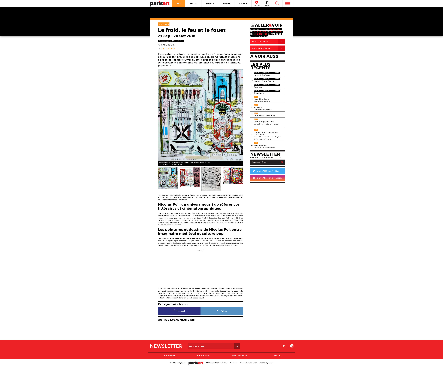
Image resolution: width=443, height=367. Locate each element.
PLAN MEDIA (203, 355)
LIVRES (243, 3)
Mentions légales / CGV (216, 363)
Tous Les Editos (267, 48)
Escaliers (258, 87)
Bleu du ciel (259, 93)
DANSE (226, 3)
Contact (278, 355)
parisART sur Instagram (270, 178)
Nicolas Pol (168, 48)
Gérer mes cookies (248, 363)
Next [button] (238, 117)
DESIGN (210, 3)
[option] (200, 117)
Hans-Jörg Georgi (262, 99)
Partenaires (239, 355)
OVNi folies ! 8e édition (264, 116)
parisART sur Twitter (265, 171)
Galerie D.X (168, 45)
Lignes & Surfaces (262, 75)
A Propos (169, 355)
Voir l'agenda (267, 41)
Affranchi (258, 107)
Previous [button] (162, 117)
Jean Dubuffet (260, 145)
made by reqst (266, 363)
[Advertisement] (200, 268)
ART (179, 3)
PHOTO (193, 3)
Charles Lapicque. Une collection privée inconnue (266, 123)
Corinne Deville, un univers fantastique (266, 133)
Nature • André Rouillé (264, 81)
